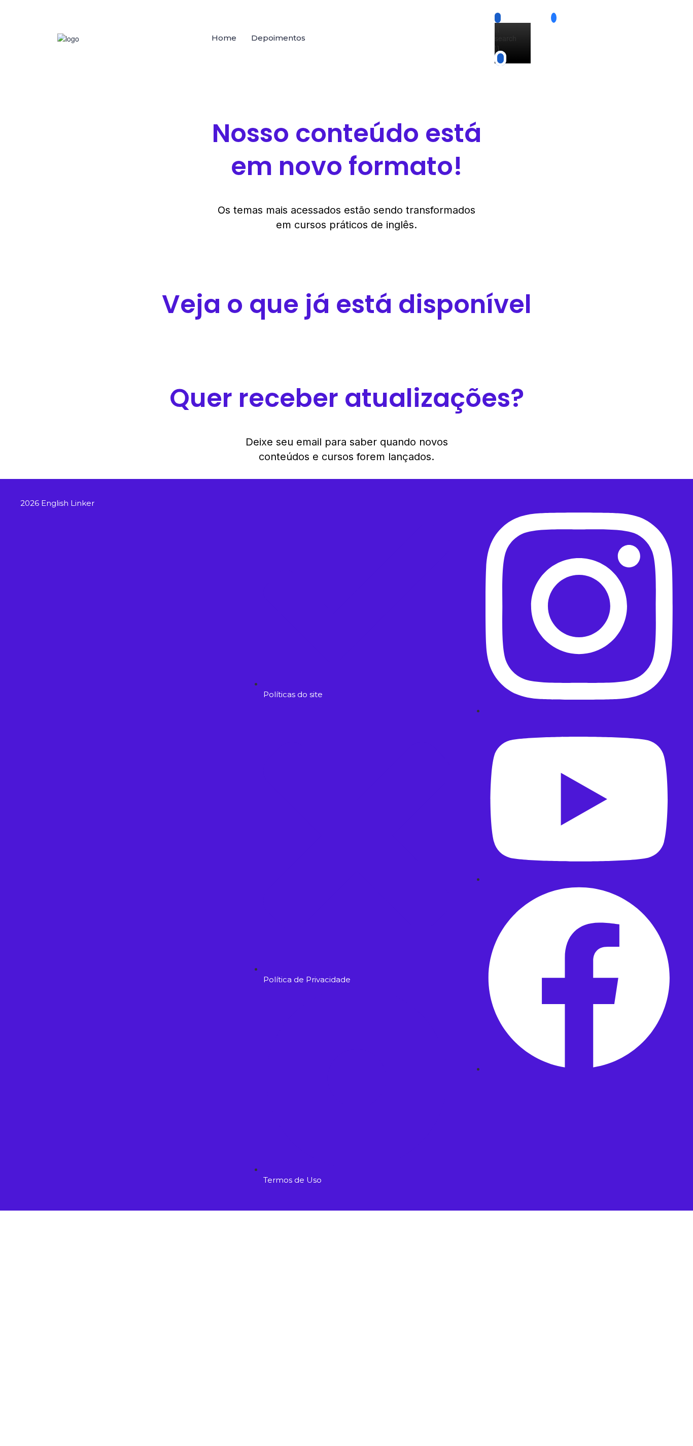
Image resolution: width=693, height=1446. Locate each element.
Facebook (61, 1226)
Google (22, 1226)
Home (224, 38)
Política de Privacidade (303, 1346)
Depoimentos (278, 38)
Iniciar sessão (137, 1431)
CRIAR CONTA (90, 1431)
